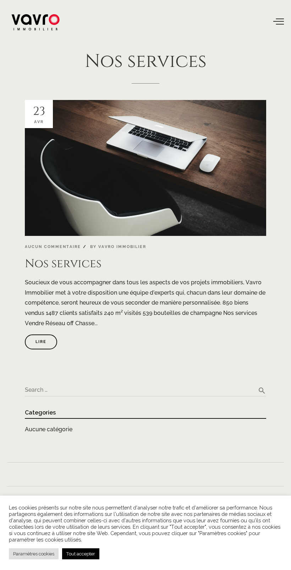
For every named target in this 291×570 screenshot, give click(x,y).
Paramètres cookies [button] (33, 553)
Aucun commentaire (53, 246)
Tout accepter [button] (80, 553)
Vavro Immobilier (122, 246)
